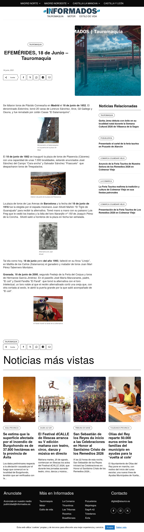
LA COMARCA (106, 181)
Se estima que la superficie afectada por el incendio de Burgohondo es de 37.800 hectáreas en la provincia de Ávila (19, 445)
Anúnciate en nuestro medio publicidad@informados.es (18, 503)
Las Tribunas (68, 509)
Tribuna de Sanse (82, 428)
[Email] (49, 77)
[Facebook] (23, 77)
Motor (42, 505)
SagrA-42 (90, 509)
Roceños (66, 513)
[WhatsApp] (36, 77)
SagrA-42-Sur (46, 428)
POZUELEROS (106, 138)
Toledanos (90, 513)
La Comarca (68, 501)
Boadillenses (68, 517)
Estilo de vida (46, 509)
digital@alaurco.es (120, 501)
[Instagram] (120, 511)
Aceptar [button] (110, 527)
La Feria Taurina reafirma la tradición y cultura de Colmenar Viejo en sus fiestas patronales (119, 189)
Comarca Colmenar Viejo (113, 158)
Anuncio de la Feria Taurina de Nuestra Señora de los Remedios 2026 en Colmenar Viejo (119, 166)
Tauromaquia (35, 44)
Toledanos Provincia (120, 428)
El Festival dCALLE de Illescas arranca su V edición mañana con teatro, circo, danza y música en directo (53, 443)
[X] (30, 77)
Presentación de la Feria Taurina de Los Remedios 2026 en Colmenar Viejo (120, 211)
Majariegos (90, 505)
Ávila (87, 517)
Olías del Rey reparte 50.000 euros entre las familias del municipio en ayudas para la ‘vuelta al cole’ (120, 445)
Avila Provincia (12, 428)
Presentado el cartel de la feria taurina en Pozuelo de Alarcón (119, 145)
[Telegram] (43, 77)
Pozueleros (90, 501)
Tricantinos (67, 505)
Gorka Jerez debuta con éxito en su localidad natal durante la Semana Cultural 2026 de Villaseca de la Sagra (119, 123)
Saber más (121, 527)
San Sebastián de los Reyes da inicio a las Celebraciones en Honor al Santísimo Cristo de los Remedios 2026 (89, 443)
